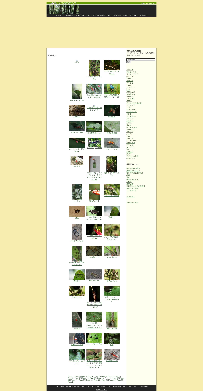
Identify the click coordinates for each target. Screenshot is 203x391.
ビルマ (129, 85)
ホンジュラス (131, 109)
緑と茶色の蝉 (94, 280)
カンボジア (130, 87)
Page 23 (120, 380)
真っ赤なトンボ (112, 361)
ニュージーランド (133, 140)
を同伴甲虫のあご (77, 241)
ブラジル (129, 83)
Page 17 (74, 380)
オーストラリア (132, 74)
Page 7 (110, 376)
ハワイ (129, 107)
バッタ (76, 62)
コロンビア (130, 92)
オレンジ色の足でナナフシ (111, 72)
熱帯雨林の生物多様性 (134, 173)
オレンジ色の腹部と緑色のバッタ (111, 238)
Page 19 (89, 380)
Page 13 (100, 378)
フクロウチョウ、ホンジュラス (94, 109)
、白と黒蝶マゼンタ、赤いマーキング (94, 218)
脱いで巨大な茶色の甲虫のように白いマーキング (94, 305)
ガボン (129, 101)
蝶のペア (111, 117)
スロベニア (130, 143)
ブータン (129, 78)
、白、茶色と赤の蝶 (111, 196)
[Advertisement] (101, 32)
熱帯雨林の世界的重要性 (135, 186)
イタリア (129, 118)
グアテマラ (130, 105)
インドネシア (131, 116)
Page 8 (117, 376)
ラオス (129, 125)
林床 (128, 177)
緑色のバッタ (112, 281)
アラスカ (129, 70)
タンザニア (130, 147)
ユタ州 (129, 154)
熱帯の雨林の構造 (133, 168)
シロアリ (76, 117)
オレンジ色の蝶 (112, 149)
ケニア (129, 123)
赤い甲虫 (76, 166)
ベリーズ (129, 76)
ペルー (129, 136)
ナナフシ (76, 201)
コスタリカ (130, 94)
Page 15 (115, 378)
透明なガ (111, 217)
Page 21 (105, 380)
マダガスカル (131, 127)
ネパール (129, 138)
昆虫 (111, 345)
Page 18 (82, 380)
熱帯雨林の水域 (132, 179)
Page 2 (77, 376)
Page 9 (70, 378)
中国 (128, 90)
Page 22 (112, 380)
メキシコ (129, 132)
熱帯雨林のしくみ (133, 171)
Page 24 (71, 382)
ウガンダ (129, 152)
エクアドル (130, 98)
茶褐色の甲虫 (94, 201)
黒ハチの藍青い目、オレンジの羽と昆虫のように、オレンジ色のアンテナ (94, 364)
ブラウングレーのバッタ (76, 362)
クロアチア (130, 96)
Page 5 (97, 376)
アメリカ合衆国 (132, 156)
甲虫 (77, 218)
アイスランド (131, 112)
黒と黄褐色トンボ (94, 133)
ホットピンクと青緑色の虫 (76, 150)
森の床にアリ (94, 257)
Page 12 (93, 378)
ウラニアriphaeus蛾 (94, 148)
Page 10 (78, 378)
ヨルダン (129, 121)
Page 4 (90, 376)
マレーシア (130, 129)
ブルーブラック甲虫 (94, 344)
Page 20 (97, 380)
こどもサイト (131, 190)
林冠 (128, 175)
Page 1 (70, 376)
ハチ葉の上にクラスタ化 (94, 78)
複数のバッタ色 (77, 132)
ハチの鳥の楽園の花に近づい (94, 237)
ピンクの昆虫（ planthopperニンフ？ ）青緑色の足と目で (94, 325)
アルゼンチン (131, 72)
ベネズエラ (130, 158)
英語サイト (130, 197)
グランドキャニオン (134, 103)
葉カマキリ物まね (77, 100)
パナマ (129, 134)
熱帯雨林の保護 (132, 188)
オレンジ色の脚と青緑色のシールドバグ (111, 96)
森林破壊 (129, 184)
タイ (128, 149)
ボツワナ (129, 81)
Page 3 (84, 376)
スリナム (129, 145)
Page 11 (85, 378)
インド (129, 114)
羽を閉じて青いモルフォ (111, 174)
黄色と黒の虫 (112, 133)
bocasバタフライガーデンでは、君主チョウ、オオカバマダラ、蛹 (94, 176)
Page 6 (104, 376)
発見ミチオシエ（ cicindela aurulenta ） (112, 299)
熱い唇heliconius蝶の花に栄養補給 (94, 96)
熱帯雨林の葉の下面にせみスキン (76, 264)
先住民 (129, 182)
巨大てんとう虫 (77, 345)
